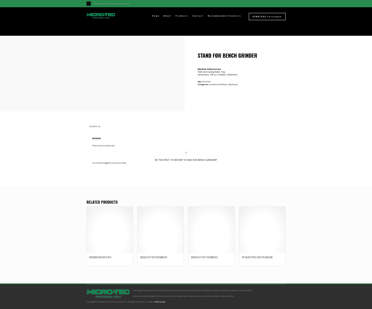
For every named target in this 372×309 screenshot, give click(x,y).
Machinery (233, 84)
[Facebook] (88, 3)
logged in (108, 163)
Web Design (160, 301)
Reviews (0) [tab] (94, 126)
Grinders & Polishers (218, 84)
